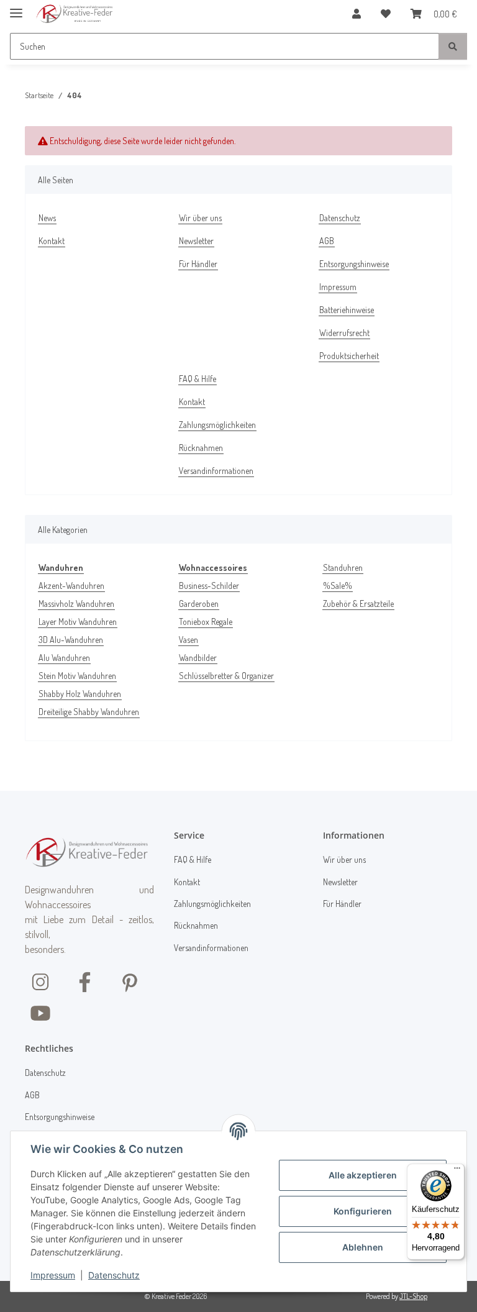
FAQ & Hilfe (197, 378)
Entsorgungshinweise (354, 263)
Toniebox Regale (205, 621)
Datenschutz (114, 1275)
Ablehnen (362, 1247)
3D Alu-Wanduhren (71, 639)
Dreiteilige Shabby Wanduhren (89, 711)
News (47, 217)
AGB (326, 240)
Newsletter (196, 240)
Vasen (188, 639)
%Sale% (337, 585)
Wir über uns (200, 217)
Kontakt (52, 240)
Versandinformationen (216, 470)
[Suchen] (452, 46)
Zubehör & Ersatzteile (358, 603)
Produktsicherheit (349, 355)
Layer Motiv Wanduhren (78, 621)
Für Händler (198, 263)
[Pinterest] (129, 981)
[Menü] (457, 1171)
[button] (356, 13)
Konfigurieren (363, 1211)
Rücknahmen (201, 447)
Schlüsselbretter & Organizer (226, 675)
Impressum (52, 1275)
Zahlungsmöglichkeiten (217, 424)
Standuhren (343, 567)
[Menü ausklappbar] (16, 8)
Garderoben (199, 603)
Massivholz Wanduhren (76, 603)
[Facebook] (85, 981)
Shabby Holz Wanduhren (80, 693)
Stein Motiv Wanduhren (77, 675)
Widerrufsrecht (344, 332)
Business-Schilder (209, 585)
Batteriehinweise (346, 309)
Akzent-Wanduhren (71, 585)
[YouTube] (40, 1012)
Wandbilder (198, 657)
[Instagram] (40, 981)
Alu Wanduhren (64, 657)
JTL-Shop (413, 1296)
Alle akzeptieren (363, 1175)
